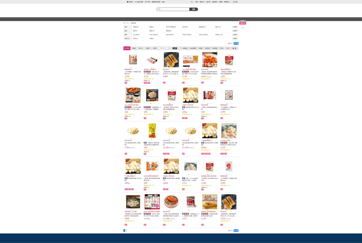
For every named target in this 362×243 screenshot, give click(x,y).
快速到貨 (207, 48)
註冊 (196, 2)
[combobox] (173, 9)
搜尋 (193, 9)
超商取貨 (215, 48)
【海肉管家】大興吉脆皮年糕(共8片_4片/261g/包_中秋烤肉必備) (171, 73)
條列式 (236, 48)
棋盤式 (234, 48)
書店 (163, 2)
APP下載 (147, 2)
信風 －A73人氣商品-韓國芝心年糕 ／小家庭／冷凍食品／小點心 (190, 180)
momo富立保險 (139, 2)
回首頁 (131, 2)
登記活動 (235, 2)
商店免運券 (193, 48)
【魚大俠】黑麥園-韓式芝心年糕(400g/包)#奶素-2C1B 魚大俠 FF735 (228, 145)
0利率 (221, 48)
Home (127, 23)
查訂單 (208, 2)
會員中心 (202, 2)
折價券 (220, 2)
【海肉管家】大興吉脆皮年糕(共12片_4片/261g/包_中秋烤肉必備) (228, 216)
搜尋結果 (133, 23)
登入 (192, 2)
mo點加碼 (184, 48)
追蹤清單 (214, 2)
